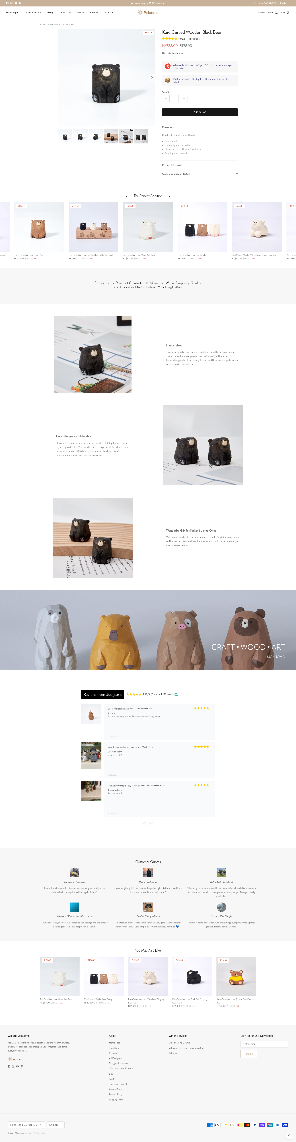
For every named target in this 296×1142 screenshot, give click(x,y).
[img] (138, 694)
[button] (145, 824)
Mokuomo (19, 1133)
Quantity (167, 91)
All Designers (115, 1058)
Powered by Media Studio (34, 1133)
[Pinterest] (20, 3)
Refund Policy (115, 1094)
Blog (111, 1073)
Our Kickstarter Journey (121, 1068)
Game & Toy (65, 12)
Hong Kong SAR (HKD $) (264, 3)
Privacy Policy (115, 1089)
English (283, 3)
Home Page (12, 12)
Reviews (94, 12)
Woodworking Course (179, 1042)
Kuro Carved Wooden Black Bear (61, 24)
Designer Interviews (118, 1063)
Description (168, 127)
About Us (108, 12)
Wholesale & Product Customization (186, 1047)
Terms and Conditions (119, 1083)
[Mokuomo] (148, 13)
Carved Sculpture (32, 12)
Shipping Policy (116, 1099)
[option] (106, 77)
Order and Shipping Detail (176, 173)
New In (80, 12)
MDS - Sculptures (174, 52)
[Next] (152, 77)
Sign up (249, 1054)
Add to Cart (200, 112)
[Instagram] (11, 3)
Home (42, 24)
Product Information (172, 165)
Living (50, 12)
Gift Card (173, 1053)
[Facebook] (7, 3)
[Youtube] (16, 3)
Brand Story (115, 1047)
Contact (113, 1053)
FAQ (111, 1078)
